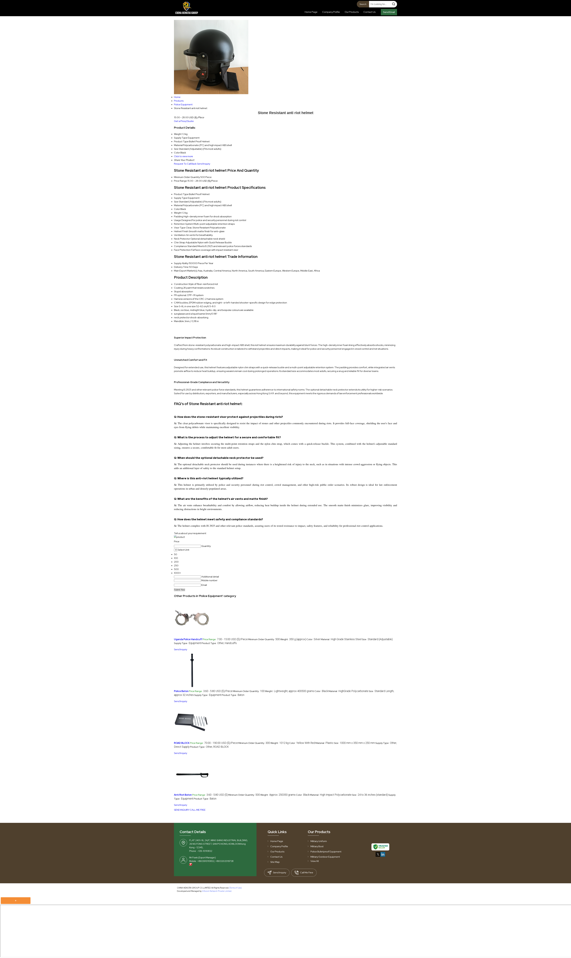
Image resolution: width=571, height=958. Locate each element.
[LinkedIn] (382, 856)
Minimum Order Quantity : (264, 639)
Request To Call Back (185, 163)
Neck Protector (182, 238)
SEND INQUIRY (181, 809)
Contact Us (369, 12)
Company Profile (331, 12)
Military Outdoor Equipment (325, 856)
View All (314, 861)
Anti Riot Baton (183, 794)
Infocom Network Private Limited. (217, 891)
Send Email (389, 12)
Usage (177, 220)
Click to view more (183, 156)
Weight (178, 212)
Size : (377, 639)
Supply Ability (181, 263)
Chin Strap (179, 242)
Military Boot (317, 846)
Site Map (275, 862)
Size (176, 201)
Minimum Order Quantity (187, 177)
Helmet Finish (181, 231)
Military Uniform (318, 841)
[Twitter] (378, 856)
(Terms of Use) (235, 888)
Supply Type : (187, 643)
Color (177, 209)
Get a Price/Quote (184, 121)
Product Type (181, 194)
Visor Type (179, 227)
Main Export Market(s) (185, 270)
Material (178, 205)
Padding (178, 216)
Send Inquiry (203, 163)
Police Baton (181, 691)
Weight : (293, 639)
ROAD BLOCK (182, 743)
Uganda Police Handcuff (188, 639)
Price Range (180, 180)
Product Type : (219, 643)
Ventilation (180, 235)
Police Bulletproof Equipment (325, 851)
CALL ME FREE (198, 809)
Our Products (352, 12)
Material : (341, 639)
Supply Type (180, 197)
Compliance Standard (185, 246)
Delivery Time (181, 267)
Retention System (183, 223)
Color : (313, 639)
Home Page (311, 12)
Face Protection (182, 249)
